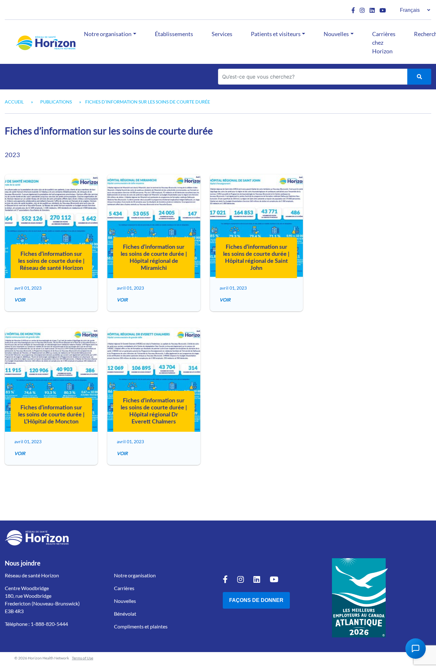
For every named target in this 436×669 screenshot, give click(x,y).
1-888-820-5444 (49, 624)
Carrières (124, 588)
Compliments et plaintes (141, 626)
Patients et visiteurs (276, 33)
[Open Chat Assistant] (415, 648)
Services (222, 33)
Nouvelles (336, 33)
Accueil (14, 101)
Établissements (174, 33)
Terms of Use (82, 658)
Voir (19, 299)
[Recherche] (419, 77)
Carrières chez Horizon (383, 42)
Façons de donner (256, 600)
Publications (56, 101)
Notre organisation (108, 33)
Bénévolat (125, 614)
